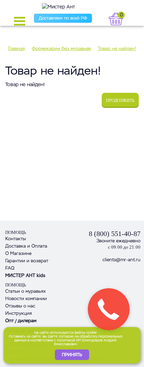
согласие (66, 336)
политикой (66, 340)
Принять (72, 355)
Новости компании (26, 299)
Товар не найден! (117, 48)
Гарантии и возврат (26, 261)
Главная (16, 48)
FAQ (9, 268)
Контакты (15, 239)
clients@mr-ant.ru (121, 260)
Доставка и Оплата (26, 246)
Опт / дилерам (20, 321)
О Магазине (18, 253)
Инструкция (18, 313)
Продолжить (120, 100)
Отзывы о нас (20, 306)
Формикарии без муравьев (61, 48)
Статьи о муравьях (25, 291)
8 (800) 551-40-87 (115, 233)
